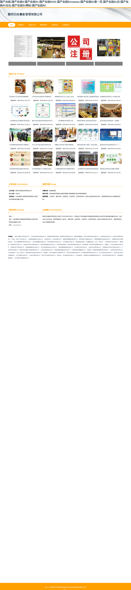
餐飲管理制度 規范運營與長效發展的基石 (89, 120)
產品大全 (32, 25)
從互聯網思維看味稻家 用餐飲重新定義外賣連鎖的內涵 (25, 145)
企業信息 (54, 25)
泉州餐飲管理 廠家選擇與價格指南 (88, 169)
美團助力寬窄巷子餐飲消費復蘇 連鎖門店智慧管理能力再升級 (73, 145)
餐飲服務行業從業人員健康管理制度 (88, 96)
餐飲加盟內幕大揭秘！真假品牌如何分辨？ (90, 145)
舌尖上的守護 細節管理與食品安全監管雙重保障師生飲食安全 (50, 145)
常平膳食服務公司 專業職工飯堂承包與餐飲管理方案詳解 (49, 169)
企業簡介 (21, 25)
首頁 (11, 25)
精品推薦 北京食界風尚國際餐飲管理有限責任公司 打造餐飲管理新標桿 (30, 96)
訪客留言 (66, 25)
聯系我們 (43, 25)
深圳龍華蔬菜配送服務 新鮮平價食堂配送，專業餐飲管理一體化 (28, 169)
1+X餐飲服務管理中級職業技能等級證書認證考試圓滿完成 (72, 169)
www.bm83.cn (17, 225)
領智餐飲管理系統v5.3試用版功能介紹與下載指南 (114, 96)
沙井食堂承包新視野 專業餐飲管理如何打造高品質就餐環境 (49, 96)
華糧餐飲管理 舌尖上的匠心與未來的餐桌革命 (68, 96)
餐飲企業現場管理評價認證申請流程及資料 (45, 120)
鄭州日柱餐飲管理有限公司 (25, 14)
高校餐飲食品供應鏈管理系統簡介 (20, 120)
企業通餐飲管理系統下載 (65, 120)
